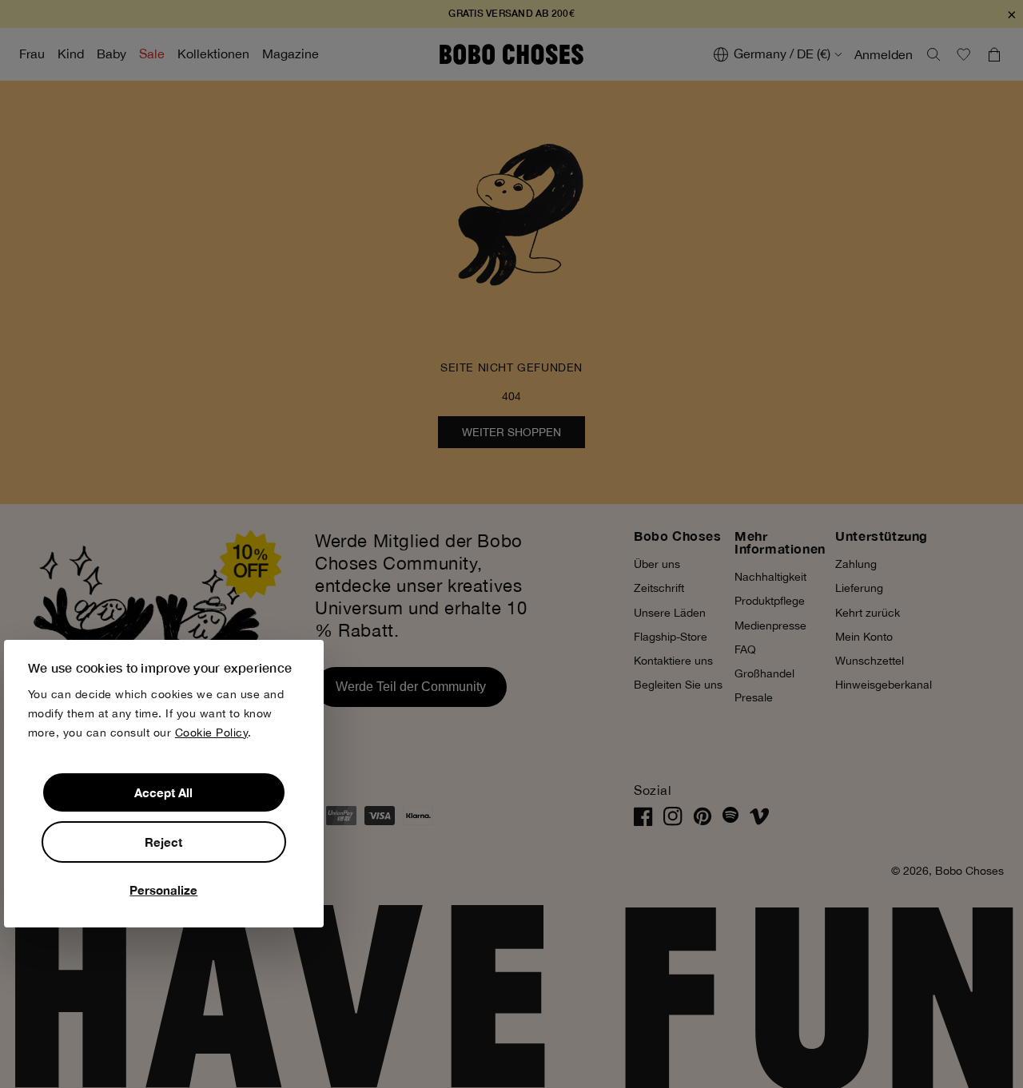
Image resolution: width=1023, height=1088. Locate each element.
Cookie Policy (212, 732)
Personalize (163, 890)
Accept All (163, 792)
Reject (163, 842)
